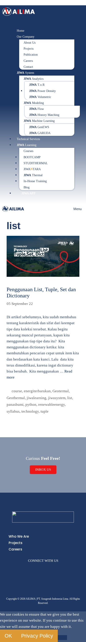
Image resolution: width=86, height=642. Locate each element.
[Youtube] (38, 569)
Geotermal (60, 391)
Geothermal (16, 398)
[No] (62, 637)
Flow (36, 109)
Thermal (33, 175)
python (30, 404)
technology (30, 411)
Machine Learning (39, 121)
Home (20, 30)
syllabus (13, 411)
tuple (45, 411)
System (25, 72)
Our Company (25, 36)
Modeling (34, 103)
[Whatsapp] (57, 569)
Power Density (42, 91)
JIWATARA (32, 169)
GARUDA (39, 133)
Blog (27, 187)
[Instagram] (29, 569)
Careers (28, 60)
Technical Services (28, 139)
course (17, 391)
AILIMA (8, 2)
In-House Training (35, 181)
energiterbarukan (37, 391)
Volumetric (40, 97)
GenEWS (39, 127)
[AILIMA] (13, 209)
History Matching (44, 115)
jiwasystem (56, 398)
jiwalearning (36, 398)
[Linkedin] (47, 569)
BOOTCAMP (32, 157)
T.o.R (37, 84)
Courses (28, 151)
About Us (30, 42)
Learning (26, 145)
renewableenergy (51, 404)
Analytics (33, 78)
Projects (29, 48)
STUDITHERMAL (36, 163)
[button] (43, 24)
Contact (28, 66)
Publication (31, 54)
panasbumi (15, 404)
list (69, 398)
